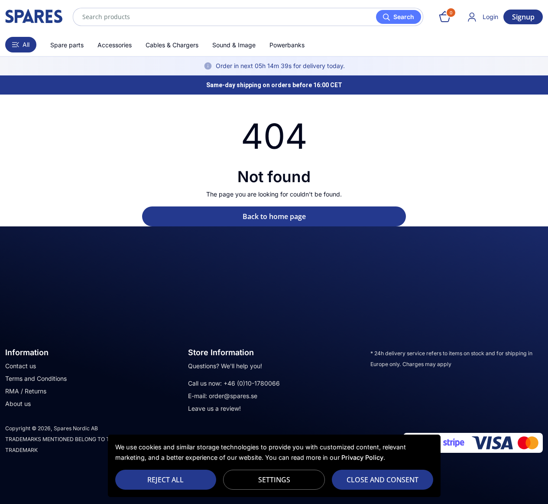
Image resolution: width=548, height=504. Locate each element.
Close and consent (382, 479)
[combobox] (248, 17)
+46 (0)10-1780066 (252, 383)
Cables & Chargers (172, 45)
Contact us (20, 366)
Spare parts (67, 45)
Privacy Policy (362, 457)
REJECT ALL (165, 479)
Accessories (114, 45)
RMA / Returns (25, 391)
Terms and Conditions (36, 378)
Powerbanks (287, 45)
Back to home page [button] (274, 216)
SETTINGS (274, 479)
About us (18, 403)
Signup (523, 17)
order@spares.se (233, 395)
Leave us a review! (214, 408)
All (26, 44)
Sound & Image (234, 45)
